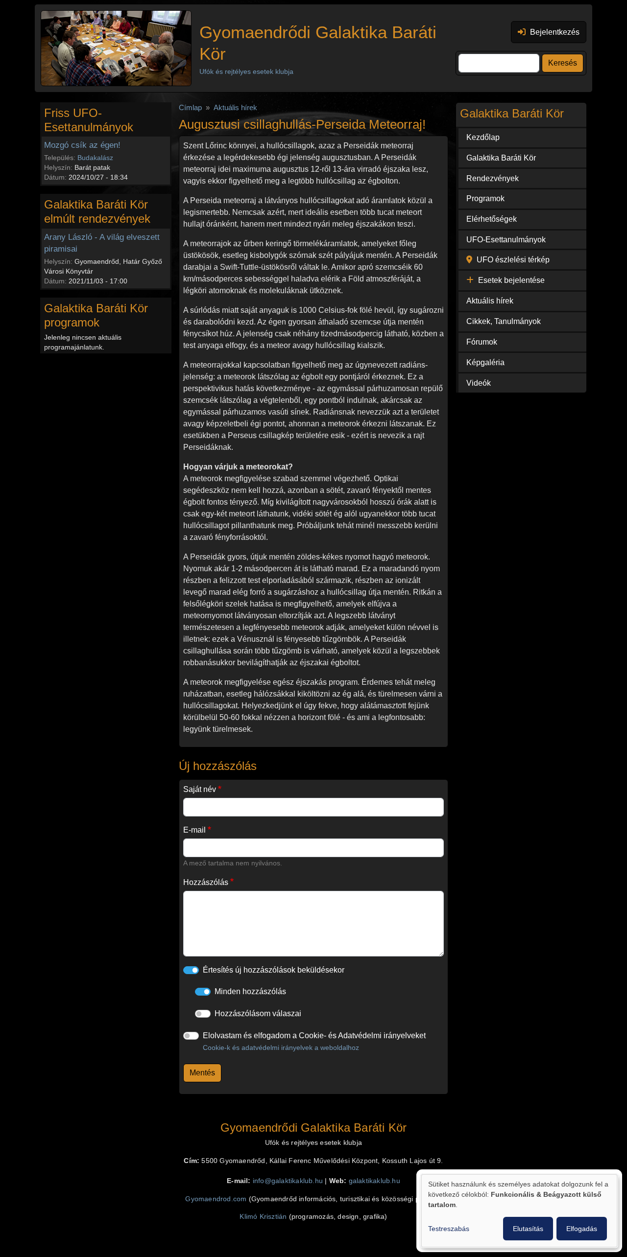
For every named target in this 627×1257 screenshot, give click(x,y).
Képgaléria (485, 362)
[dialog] (519, 1210)
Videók (478, 383)
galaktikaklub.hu (374, 1181)
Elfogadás (581, 1229)
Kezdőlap (483, 137)
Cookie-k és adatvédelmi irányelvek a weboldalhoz (281, 1047)
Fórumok (481, 342)
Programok (485, 198)
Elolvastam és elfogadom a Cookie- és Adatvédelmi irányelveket (314, 1041)
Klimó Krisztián (263, 1216)
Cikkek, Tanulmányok (503, 321)
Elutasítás (528, 1229)
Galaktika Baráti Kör (501, 158)
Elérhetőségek (491, 219)
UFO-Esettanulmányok (506, 239)
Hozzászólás (205, 882)
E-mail (194, 830)
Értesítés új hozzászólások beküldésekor (273, 970)
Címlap (190, 108)
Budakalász (95, 158)
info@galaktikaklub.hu (288, 1181)
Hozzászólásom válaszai (258, 1013)
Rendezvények (492, 178)
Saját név (199, 789)
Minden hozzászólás (250, 991)
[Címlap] (116, 48)
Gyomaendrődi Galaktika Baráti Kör (317, 43)
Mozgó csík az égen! (82, 145)
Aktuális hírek (235, 108)
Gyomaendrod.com (215, 1199)
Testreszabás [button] (448, 1229)
